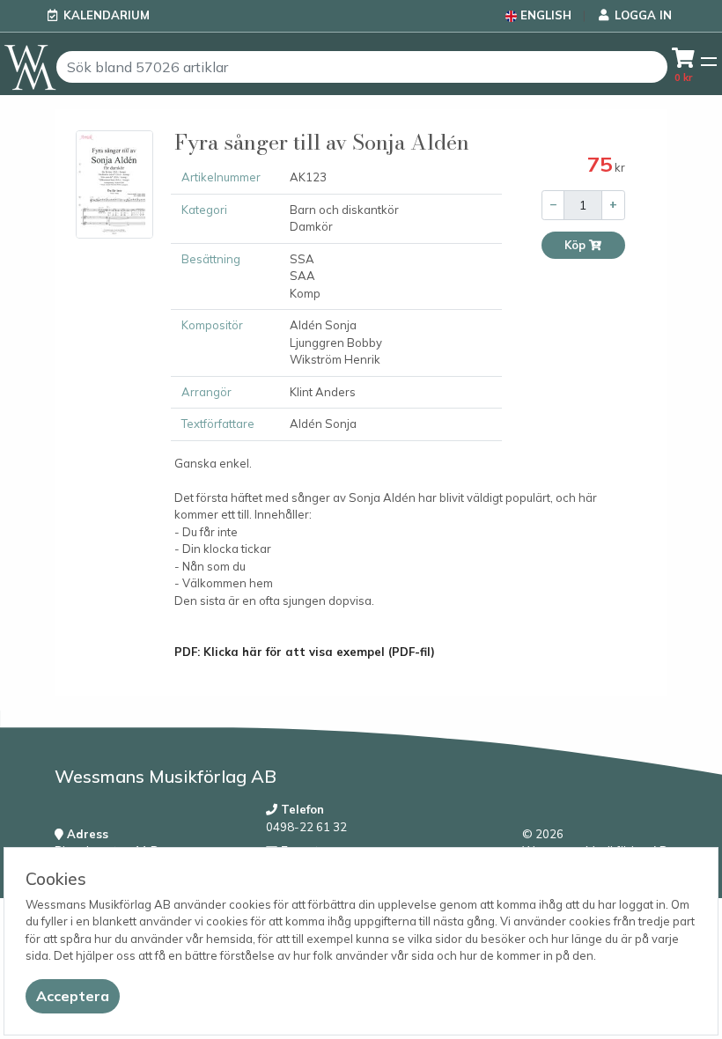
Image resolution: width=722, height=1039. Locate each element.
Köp (576, 245)
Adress (85, 834)
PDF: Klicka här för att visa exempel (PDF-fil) (304, 652)
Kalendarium (106, 15)
